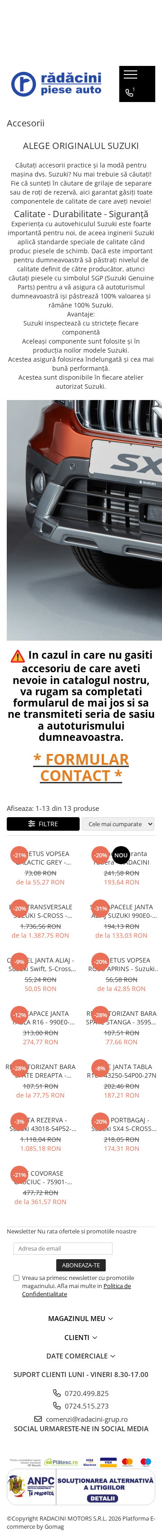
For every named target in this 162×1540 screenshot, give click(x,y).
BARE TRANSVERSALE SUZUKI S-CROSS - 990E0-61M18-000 (40, 911)
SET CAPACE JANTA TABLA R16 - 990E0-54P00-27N (41, 1017)
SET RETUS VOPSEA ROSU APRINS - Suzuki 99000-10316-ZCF (121, 964)
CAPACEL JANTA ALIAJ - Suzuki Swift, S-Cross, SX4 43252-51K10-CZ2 (40, 964)
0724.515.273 (86, 1405)
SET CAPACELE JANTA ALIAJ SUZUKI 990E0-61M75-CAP (121, 911)
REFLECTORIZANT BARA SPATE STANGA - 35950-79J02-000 (121, 1017)
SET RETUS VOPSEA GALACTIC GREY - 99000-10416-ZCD (40, 857)
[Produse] (132, 77)
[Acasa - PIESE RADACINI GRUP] (56, 84)
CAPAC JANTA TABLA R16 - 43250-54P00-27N (122, 1070)
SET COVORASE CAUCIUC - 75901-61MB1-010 (40, 1177)
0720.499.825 (86, 1393)
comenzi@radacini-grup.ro (86, 1419)
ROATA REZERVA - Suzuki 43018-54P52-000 (40, 1124)
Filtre (46, 823)
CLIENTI (77, 1337)
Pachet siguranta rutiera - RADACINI (121, 857)
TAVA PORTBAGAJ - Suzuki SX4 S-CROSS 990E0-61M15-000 (121, 1124)
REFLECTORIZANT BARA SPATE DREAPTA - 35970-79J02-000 (40, 1070)
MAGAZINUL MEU (77, 1318)
